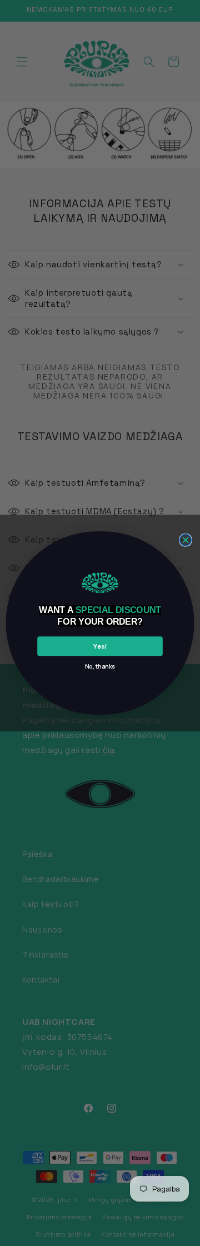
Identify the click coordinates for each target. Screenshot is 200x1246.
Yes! (99, 645)
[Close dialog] (185, 540)
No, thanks (100, 666)
